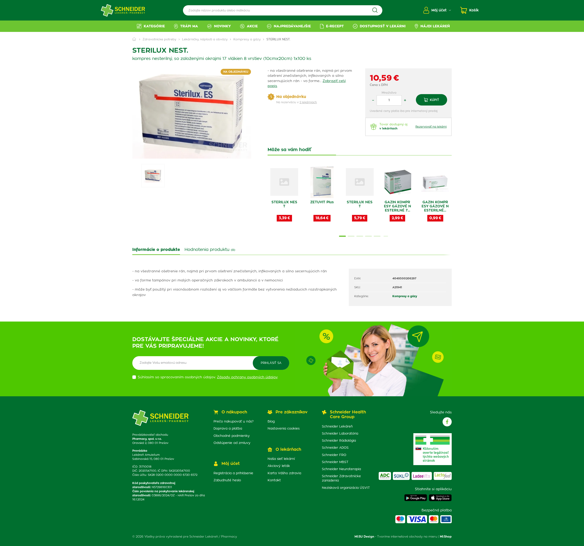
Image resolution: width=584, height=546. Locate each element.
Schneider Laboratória (340, 433)
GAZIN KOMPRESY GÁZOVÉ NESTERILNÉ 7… (397, 206)
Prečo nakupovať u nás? (234, 421)
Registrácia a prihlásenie (233, 473)
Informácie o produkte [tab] (156, 250)
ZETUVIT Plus (322, 202)
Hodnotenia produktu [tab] (210, 250)
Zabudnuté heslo (227, 480)
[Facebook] (447, 421)
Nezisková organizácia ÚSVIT (346, 487)
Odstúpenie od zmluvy (232, 443)
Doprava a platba (228, 428)
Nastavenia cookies (284, 428)
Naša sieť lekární (281, 459)
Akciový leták (279, 466)
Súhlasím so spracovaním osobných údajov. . (208, 377)
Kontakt (274, 480)
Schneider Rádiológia (339, 440)
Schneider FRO (334, 455)
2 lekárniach (308, 102)
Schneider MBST (335, 462)
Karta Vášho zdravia (284, 473)
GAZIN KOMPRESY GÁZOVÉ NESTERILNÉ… (435, 206)
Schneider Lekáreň (337, 426)
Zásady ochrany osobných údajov (247, 377)
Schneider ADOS (335, 447)
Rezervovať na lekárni (431, 126)
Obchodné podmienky (232, 436)
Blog (271, 421)
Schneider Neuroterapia (341, 469)
